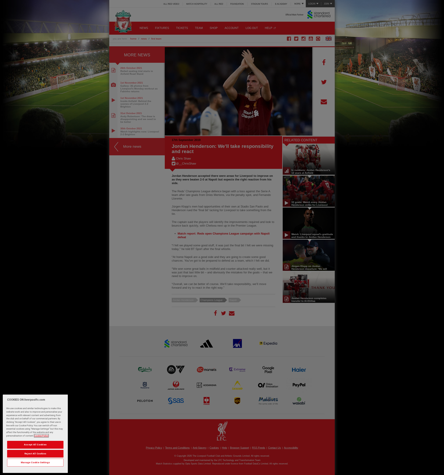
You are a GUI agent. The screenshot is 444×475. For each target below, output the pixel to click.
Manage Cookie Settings (35, 462)
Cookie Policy (41, 435)
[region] (35, 434)
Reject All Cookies (35, 453)
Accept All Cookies (35, 444)
